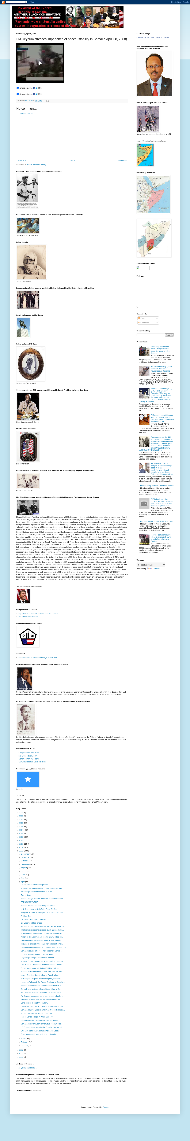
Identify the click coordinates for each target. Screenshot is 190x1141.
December (25, 854)
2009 (21, 847)
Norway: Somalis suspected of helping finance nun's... (42, 961)
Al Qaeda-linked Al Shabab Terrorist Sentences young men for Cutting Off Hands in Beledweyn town (162, 418)
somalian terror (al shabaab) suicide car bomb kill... (41, 999)
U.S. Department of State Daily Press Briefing (39, 909)
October (24, 861)
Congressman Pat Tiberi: (29, 759)
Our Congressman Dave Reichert (32, 762)
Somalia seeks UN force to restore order (37, 954)
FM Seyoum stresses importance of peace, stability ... (42, 996)
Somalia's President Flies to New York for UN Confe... (42, 972)
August (24, 868)
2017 (21, 820)
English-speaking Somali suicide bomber (37, 958)
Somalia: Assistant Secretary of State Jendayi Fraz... (41, 1024)
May (23, 878)
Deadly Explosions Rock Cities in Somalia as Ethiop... (42, 1006)
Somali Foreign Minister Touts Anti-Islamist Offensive (42, 899)
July (23, 871)
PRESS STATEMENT (29, 902)
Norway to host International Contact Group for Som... (42, 888)
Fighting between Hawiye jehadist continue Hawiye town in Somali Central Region (161, 538)
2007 (21, 1050)
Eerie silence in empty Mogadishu (34, 1003)
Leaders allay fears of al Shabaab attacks (157, 486)
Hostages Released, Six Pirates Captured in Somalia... (43, 982)
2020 (21, 816)
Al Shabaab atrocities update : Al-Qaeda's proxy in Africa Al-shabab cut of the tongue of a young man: (162, 502)
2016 (21, 823)
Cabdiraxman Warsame (145, 37)
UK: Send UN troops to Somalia (33, 920)
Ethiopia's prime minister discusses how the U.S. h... (41, 986)
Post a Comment (26, 114)
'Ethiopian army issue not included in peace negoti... (42, 940)
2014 (21, 830)
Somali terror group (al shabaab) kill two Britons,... (41, 968)
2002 (21, 1057)
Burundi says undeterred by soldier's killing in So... (41, 989)
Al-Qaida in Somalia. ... (28, 1068)
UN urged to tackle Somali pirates (34, 885)
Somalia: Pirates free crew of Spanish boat (38, 906)
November (25, 857)
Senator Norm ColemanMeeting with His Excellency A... (43, 926)
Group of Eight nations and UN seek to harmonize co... (42, 933)
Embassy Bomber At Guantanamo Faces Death (40, 1031)
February (25, 1042)
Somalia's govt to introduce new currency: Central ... (41, 951)
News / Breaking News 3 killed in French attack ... (40, 975)
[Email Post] (47, 101)
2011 (21, 840)
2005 (21, 1053)
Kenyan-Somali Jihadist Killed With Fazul (156, 521)
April (23, 882)
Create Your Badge (162, 37)
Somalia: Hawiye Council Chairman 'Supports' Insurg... (43, 1010)
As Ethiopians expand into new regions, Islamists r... (41, 979)
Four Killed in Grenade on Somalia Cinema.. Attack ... (42, 965)
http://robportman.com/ (28, 756)
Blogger (106, 1107)
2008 (21, 851)
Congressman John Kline (29, 753)
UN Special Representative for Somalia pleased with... (42, 1027)
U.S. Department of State (28, 617)
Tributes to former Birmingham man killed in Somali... (42, 944)
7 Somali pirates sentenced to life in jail (36, 892)
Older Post (122, 160)
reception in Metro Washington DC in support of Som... (42, 913)
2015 (21, 827)
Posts (142, 318)
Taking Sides (26, 895)
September (25, 864)
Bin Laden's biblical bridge (31, 923)
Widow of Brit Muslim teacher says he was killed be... (42, 937)
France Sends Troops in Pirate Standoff (36, 1017)
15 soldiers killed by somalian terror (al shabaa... (40, 1020)
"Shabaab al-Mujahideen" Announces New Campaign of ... (44, 947)
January (24, 1046)
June (23, 875)
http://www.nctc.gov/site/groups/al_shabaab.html (38, 657)
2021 (21, 813)
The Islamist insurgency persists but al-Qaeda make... (42, 930)
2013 (21, 833)
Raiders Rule (26, 916)
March (24, 1039)
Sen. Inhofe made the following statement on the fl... (41, 992)
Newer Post (21, 160)
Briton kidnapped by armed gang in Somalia (38, 1034)
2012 (21, 837)
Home (72, 160)
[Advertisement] (72, 137)
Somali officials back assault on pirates (36, 1013)
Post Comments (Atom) (36, 165)
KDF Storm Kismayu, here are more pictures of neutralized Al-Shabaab (161, 369)
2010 (21, 844)
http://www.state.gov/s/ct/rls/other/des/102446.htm (38, 614)
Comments (144, 323)
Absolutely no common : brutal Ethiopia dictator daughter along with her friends (160, 350)
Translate (156, 569)
